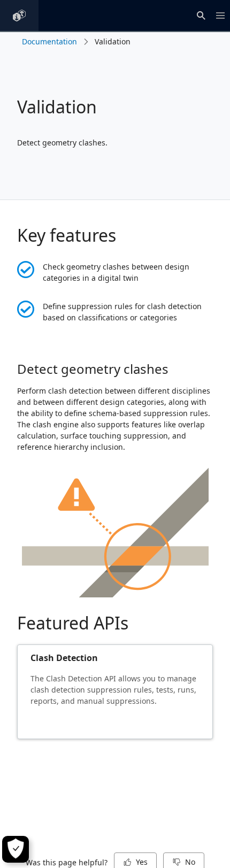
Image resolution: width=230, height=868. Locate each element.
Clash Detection (64, 658)
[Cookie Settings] (15, 849)
